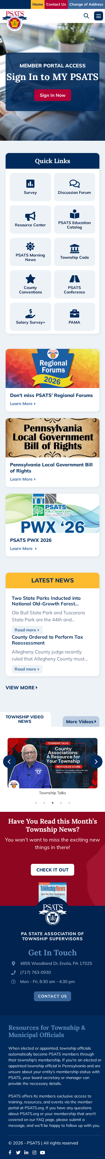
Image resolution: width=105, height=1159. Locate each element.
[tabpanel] (52, 767)
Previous (5, 758)
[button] (88, 16)
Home (37, 4)
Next (92, 758)
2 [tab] (44, 803)
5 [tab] (69, 803)
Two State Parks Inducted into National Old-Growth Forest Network (46, 603)
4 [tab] (61, 803)
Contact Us (56, 4)
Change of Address (86, 4)
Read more (29, 630)
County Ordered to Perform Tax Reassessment (47, 639)
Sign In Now (53, 95)
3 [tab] (52, 803)
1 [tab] (36, 803)
